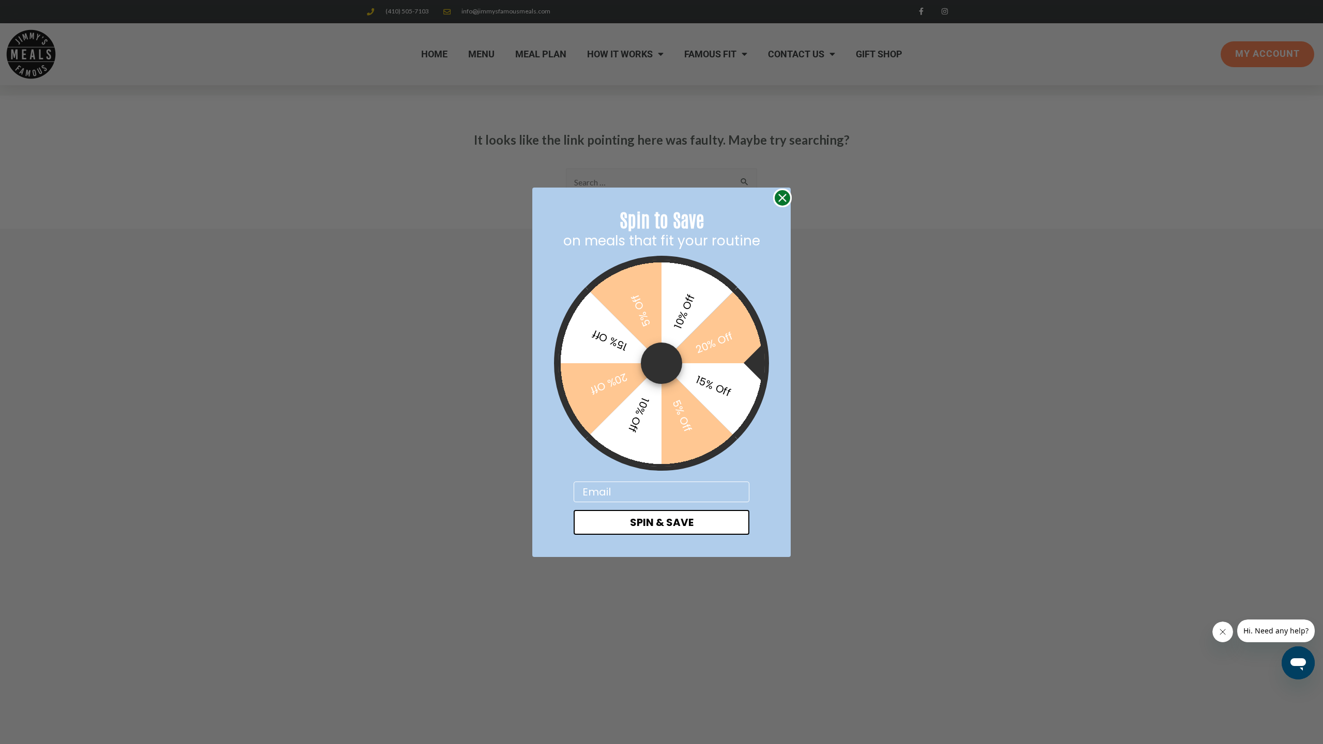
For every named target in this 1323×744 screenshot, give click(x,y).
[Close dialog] (782, 198)
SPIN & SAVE (662, 522)
